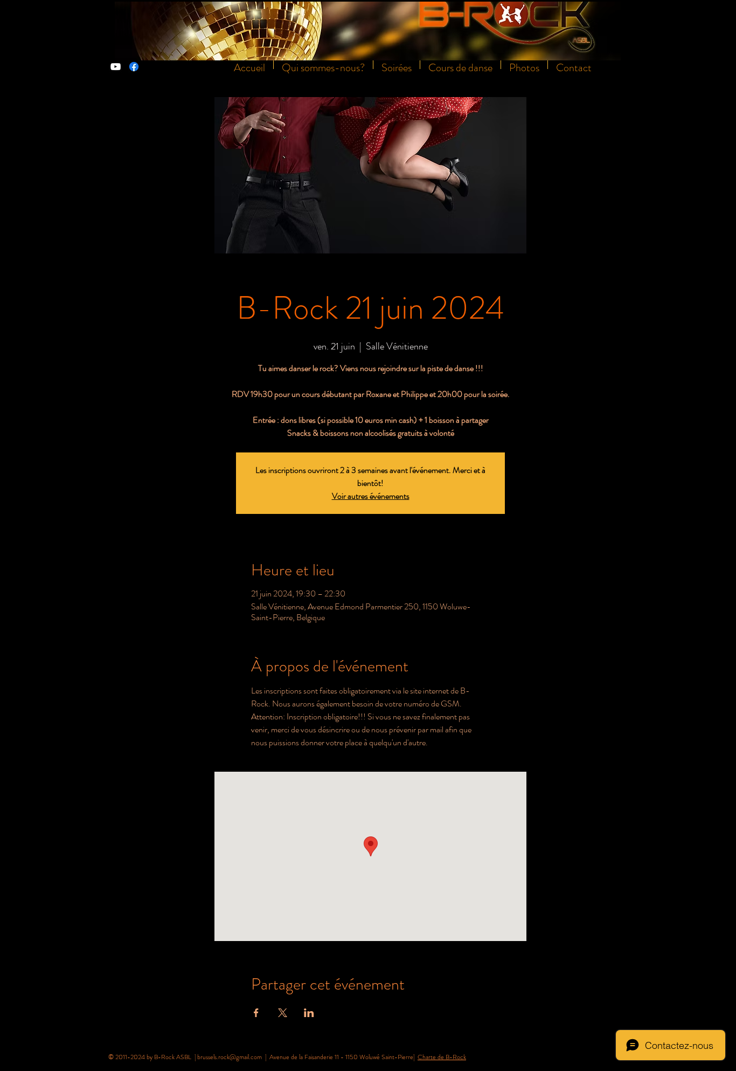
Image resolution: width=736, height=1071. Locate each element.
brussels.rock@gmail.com (229, 1057)
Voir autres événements (370, 496)
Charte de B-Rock (442, 1057)
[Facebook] (134, 66)
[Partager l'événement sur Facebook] (256, 1012)
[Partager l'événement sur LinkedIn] (309, 1012)
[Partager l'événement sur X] (282, 1012)
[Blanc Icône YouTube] (115, 66)
